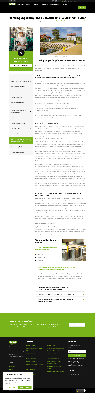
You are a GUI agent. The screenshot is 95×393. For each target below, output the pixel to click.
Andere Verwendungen (17, 152)
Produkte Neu (48, 21)
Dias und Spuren (15, 128)
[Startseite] (12, 4)
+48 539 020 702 (21, 61)
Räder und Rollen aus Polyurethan (20, 81)
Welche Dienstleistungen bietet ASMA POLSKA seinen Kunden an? (55, 294)
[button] (36, 42)
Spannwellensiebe (16, 92)
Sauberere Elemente (16, 134)
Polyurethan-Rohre (16, 118)
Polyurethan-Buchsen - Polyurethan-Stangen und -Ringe (20, 104)
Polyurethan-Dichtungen (18, 123)
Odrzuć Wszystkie (11, 387)
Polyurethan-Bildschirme (18, 86)
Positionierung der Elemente (18, 147)
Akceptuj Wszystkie (25, 387)
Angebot (41, 21)
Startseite (35, 21)
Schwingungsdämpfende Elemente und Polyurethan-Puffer (20, 140)
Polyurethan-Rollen (16, 76)
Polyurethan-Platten (16, 97)
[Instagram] (84, 390)
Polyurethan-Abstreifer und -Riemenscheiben (19, 111)
